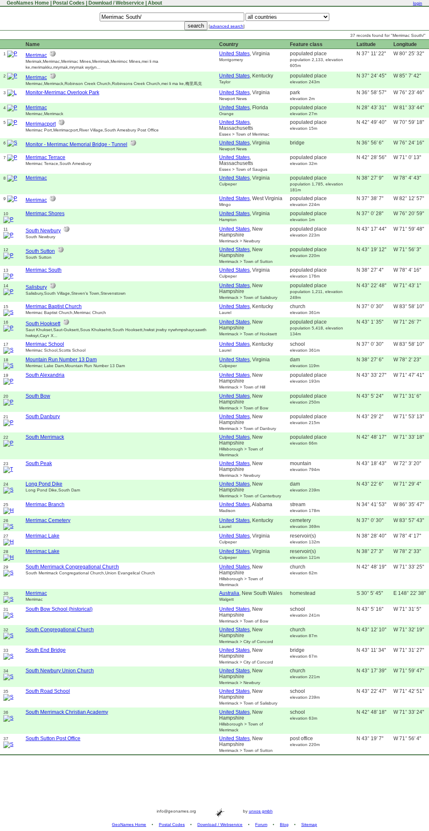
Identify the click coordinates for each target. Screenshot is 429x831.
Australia (229, 593)
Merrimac (36, 55)
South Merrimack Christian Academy (67, 712)
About (155, 3)
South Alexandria (45, 375)
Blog (284, 824)
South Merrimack (45, 437)
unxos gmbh (261, 811)
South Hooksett (43, 324)
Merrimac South (44, 270)
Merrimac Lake (42, 536)
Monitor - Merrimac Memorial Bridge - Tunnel (76, 144)
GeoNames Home (27, 3)
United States (234, 54)
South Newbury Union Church (60, 671)
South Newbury (43, 231)
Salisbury (36, 287)
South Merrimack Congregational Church (72, 567)
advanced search (226, 26)
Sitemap (309, 824)
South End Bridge (46, 650)
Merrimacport (41, 124)
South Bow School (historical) (59, 609)
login (417, 3)
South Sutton (40, 251)
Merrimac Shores (45, 213)
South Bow (38, 396)
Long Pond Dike (44, 484)
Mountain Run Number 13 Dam (61, 360)
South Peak (39, 463)
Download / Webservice (116, 3)
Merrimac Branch (45, 504)
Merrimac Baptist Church (54, 306)
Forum (261, 824)
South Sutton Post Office (53, 738)
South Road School (48, 691)
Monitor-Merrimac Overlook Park (62, 92)
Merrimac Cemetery (48, 520)
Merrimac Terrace (45, 157)
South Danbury (43, 416)
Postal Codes (69, 3)
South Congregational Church (60, 630)
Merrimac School (45, 344)
